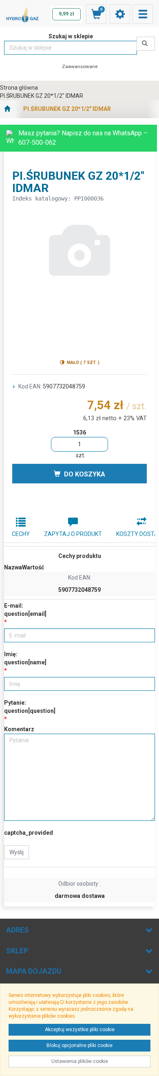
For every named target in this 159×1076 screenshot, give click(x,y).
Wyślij (16, 852)
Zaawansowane (79, 66)
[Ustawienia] (120, 14)
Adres (17, 930)
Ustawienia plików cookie (79, 1061)
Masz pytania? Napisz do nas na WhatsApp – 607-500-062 (83, 137)
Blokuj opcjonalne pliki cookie (79, 1045)
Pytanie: (29, 706)
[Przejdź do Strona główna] (7, 109)
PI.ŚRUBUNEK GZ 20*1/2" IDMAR (67, 109)
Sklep (17, 950)
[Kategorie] (142, 14)
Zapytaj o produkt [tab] (73, 534)
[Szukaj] (146, 44)
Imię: (25, 658)
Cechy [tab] (21, 534)
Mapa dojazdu (34, 971)
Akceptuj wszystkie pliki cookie (80, 1029)
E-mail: (25, 609)
